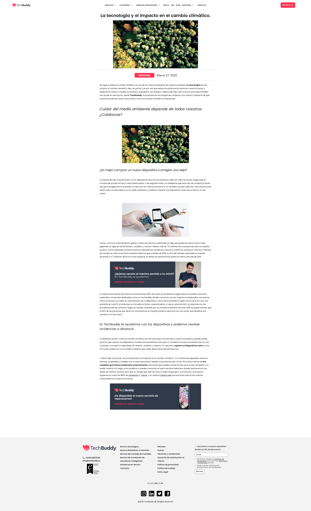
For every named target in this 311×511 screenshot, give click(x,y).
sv (149, 483)
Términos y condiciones (168, 454)
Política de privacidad (167, 464)
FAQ (172, 5)
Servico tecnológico (129, 446)
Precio (166, 5)
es (156, 483)
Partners (161, 446)
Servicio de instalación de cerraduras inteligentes (132, 459)
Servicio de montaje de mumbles (135, 454)
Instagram (133, 375)
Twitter (144, 375)
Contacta (201, 5)
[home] (21, 5)
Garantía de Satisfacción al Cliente (170, 459)
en (152, 483)
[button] (111, 5)
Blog (178, 5)
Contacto (124, 468)
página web (166, 375)
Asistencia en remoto (130, 464)
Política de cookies (166, 468)
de (162, 483)
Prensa (160, 450)
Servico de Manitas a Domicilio (134, 450)
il (158, 483)
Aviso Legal (162, 472)
